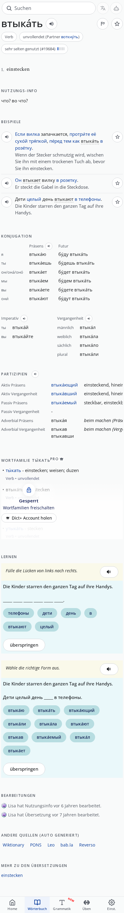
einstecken (12, 875)
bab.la (66, 845)
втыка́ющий (64, 385)
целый (34, 199)
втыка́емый (64, 402)
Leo (51, 845)
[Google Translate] (103, 8)
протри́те (80, 134)
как (76, 141)
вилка (33, 134)
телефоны (90, 199)
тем (67, 141)
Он (18, 180)
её (93, 134)
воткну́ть (69, 36)
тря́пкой (38, 141)
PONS (36, 845)
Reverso (87, 845)
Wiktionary (13, 845)
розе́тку (23, 148)
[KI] (116, 8)
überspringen (24, 645)
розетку (68, 180)
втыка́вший (64, 393)
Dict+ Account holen (32, 517)
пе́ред (55, 141)
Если (20, 134)
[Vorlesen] (51, 24)
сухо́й (21, 141)
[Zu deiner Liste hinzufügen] (117, 24)
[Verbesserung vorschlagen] (102, 24)
